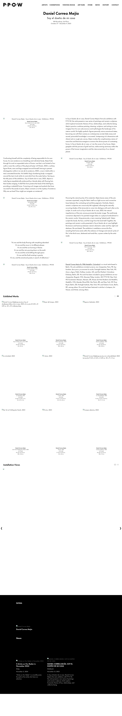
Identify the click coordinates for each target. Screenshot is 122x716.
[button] (1, 528)
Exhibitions (54, 5)
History (105, 5)
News (97, 5)
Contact (115, 5)
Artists (44, 5)
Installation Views (115, 464)
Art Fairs (81, 5)
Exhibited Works (115, 296)
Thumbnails (118, 296)
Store (89, 5)
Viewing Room (68, 5)
